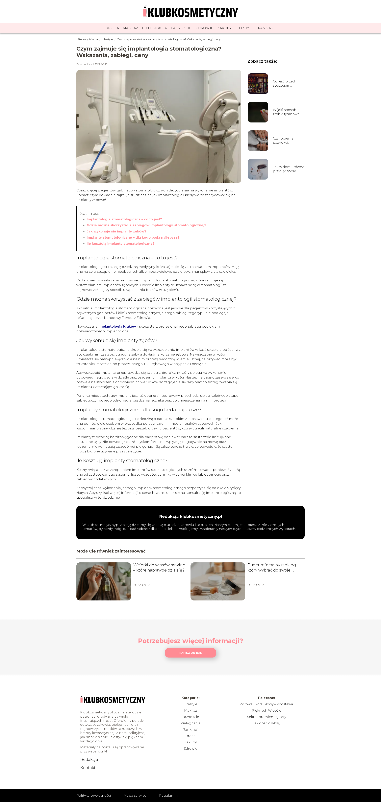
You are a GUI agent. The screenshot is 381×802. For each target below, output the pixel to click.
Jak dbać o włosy (266, 723)
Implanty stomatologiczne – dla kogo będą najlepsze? (133, 237)
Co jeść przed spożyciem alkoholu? (284, 83)
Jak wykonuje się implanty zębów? (116, 231)
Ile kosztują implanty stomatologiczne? (120, 244)
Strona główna (88, 39)
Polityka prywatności (93, 795)
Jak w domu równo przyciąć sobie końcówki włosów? (288, 169)
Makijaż (130, 28)
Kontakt (88, 767)
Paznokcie (181, 28)
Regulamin (168, 795)
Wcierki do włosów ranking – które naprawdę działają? (159, 568)
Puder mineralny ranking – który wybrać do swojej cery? (273, 568)
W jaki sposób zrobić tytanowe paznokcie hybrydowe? (286, 112)
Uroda (112, 28)
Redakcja (89, 759)
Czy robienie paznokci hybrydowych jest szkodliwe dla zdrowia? (287, 141)
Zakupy (224, 28)
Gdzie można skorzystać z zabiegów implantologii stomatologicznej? (146, 225)
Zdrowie (204, 28)
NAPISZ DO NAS (190, 652)
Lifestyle (245, 28)
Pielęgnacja (154, 28)
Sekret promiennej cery (266, 717)
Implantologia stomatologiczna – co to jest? (124, 219)
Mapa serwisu (135, 795)
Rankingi (267, 28)
